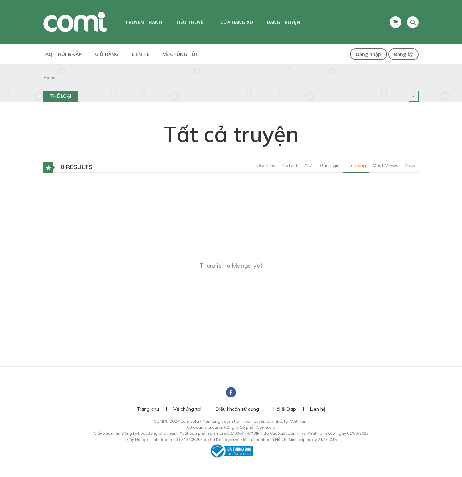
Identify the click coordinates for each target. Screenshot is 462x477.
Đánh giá (330, 165)
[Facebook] (231, 392)
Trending (356, 165)
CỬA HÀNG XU (236, 22)
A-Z (308, 165)
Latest (290, 165)
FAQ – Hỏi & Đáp (62, 54)
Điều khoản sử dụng (237, 409)
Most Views (385, 165)
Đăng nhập (368, 54)
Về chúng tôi (180, 54)
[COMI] (75, 22)
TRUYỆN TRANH (143, 22)
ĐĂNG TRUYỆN (283, 22)
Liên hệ (140, 54)
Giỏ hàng (106, 54)
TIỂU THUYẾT (191, 22)
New (410, 165)
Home (49, 77)
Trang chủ (148, 409)
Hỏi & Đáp (284, 409)
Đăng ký (403, 54)
